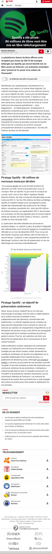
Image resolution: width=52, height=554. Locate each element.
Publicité (38, 517)
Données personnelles (19, 519)
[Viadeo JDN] (38, 543)
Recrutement (6, 519)
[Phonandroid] (38, 548)
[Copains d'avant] (13, 543)
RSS (17, 521)
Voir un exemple (44, 402)
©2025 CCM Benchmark (26, 523)
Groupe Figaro (37, 521)
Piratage (18, 5)
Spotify (15, 186)
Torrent (33, 229)
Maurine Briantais (8, 51)
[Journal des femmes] (13, 533)
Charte (12, 521)
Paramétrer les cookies (34, 519)
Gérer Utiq (47, 519)
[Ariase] (13, 548)
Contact (45, 517)
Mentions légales (25, 521)
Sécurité (9, 5)
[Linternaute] (13, 539)
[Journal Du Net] (38, 533)
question (48, 1)
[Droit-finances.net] (38, 538)
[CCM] (9, 1)
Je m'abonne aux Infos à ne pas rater (23, 79)
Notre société (29, 517)
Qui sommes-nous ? (10, 517)
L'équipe (21, 517)
